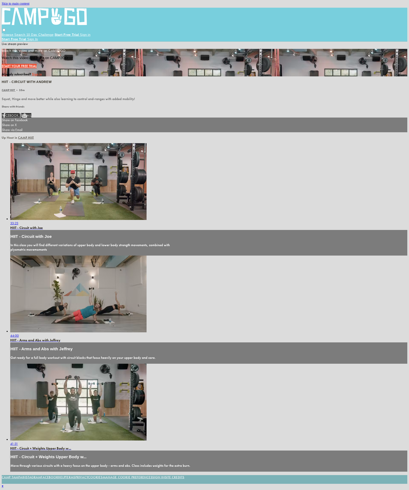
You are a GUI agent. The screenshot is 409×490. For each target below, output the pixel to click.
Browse (8, 34)
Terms (70, 477)
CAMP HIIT (9, 90)
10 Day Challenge (40, 34)
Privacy (81, 477)
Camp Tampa (12, 477)
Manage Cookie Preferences (128, 477)
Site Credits (174, 477)
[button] (4, 30)
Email (26, 115)
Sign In (32, 39)
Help (61, 477)
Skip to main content (15, 3)
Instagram (31, 477)
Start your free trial (19, 66)
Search (20, 34)
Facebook (10, 115)
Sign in (85, 34)
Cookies (95, 477)
